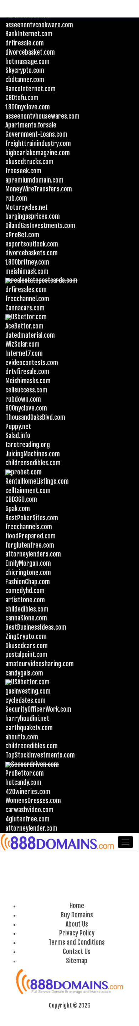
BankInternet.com (28, 34)
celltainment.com (28, 490)
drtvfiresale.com (27, 371)
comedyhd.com (25, 591)
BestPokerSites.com (31, 518)
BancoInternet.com (30, 89)
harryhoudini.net (27, 718)
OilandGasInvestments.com (40, 225)
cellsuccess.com (26, 390)
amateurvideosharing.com (39, 664)
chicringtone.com (28, 572)
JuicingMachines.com (32, 454)
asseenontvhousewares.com (42, 116)
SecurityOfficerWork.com (38, 709)
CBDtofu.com (21, 98)
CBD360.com (21, 499)
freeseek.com (23, 171)
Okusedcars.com (26, 646)
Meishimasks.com (28, 381)
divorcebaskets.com (31, 253)
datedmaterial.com (30, 335)
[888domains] (57, 842)
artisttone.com (25, 600)
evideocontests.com (31, 363)
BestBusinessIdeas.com (35, 627)
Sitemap (76, 961)
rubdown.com (23, 399)
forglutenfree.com (29, 545)
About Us (77, 924)
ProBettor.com (24, 773)
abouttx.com (21, 737)
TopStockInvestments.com (40, 755)
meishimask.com (26, 271)
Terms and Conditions (76, 942)
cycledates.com (25, 700)
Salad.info (17, 435)
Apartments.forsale (30, 125)
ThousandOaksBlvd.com (35, 417)
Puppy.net (18, 426)
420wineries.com (27, 792)
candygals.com (24, 673)
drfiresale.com (24, 43)
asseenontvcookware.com (39, 25)
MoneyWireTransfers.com (38, 189)
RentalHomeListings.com (37, 481)
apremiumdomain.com (34, 180)
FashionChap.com (27, 582)
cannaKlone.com (26, 618)
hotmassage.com (27, 61)
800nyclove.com (26, 408)
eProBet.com (22, 235)
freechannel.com (27, 299)
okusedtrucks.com (29, 161)
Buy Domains (77, 915)
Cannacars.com (25, 308)
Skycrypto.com (24, 70)
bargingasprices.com (32, 216)
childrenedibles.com (31, 746)
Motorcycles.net (26, 207)
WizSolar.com (22, 344)
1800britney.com (27, 262)
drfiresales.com (26, 289)
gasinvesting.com (28, 691)
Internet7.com (24, 353)
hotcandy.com (23, 782)
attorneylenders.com (33, 554)
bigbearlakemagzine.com (37, 153)
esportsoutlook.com (31, 244)
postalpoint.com (26, 654)
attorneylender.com (31, 828)
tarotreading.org (27, 445)
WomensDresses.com (33, 800)
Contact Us (77, 951)
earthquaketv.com (29, 728)
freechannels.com (28, 527)
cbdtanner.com (24, 79)
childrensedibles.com (33, 463)
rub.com (16, 198)
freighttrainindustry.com (38, 143)
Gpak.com (17, 508)
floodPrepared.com (30, 536)
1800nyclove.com (27, 107)
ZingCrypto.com (26, 636)
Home (77, 906)
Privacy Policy (76, 933)
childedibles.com (26, 609)
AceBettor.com (24, 326)
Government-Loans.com (36, 134)
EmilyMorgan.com (28, 563)
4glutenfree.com (27, 819)
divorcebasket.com (30, 52)
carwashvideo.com (29, 810)
